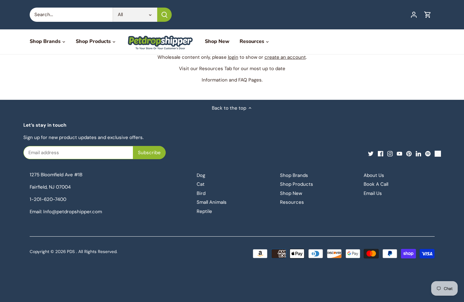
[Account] (414, 14)
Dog (201, 175)
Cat (201, 184)
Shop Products (296, 184)
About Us (374, 175)
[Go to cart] (427, 14)
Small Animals (212, 202)
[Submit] (164, 15)
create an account (285, 57)
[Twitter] (370, 153)
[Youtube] (399, 153)
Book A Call (376, 184)
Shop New (291, 193)
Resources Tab (215, 68)
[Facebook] (380, 153)
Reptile (204, 211)
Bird (201, 193)
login (233, 57)
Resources (292, 202)
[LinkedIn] (418, 153)
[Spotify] (428, 153)
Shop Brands (294, 175)
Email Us (373, 193)
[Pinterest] (409, 153)
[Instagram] (390, 153)
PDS (71, 251)
